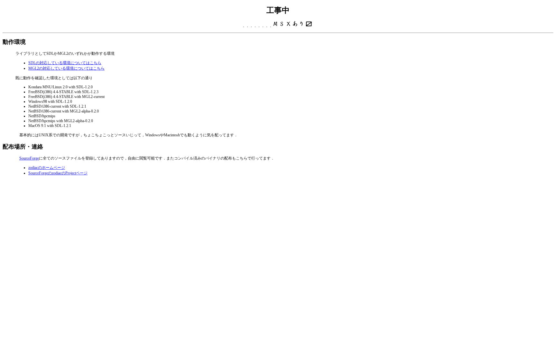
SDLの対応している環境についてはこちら (64, 63)
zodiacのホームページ (46, 167)
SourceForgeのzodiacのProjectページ (58, 173)
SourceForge (29, 158)
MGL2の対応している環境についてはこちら (66, 68)
